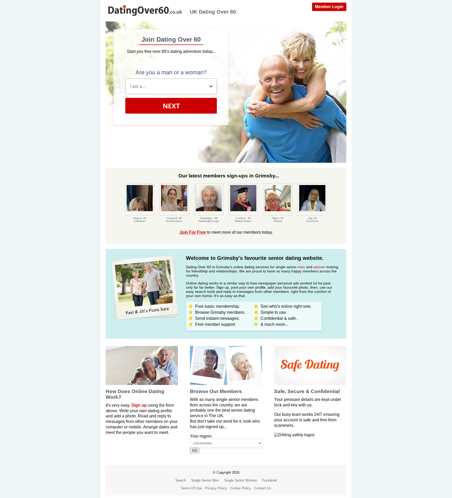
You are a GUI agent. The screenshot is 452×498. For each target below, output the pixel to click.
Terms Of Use (191, 488)
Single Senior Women (240, 480)
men (301, 267)
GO (194, 450)
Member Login (329, 6)
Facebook (269, 480)
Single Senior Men (205, 480)
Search (180, 480)
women (319, 267)
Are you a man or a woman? (171, 72)
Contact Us (262, 488)
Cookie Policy (240, 488)
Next (171, 105)
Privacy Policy (216, 488)
